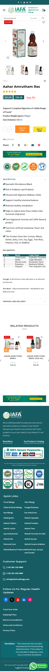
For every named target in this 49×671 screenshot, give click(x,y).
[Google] (25, 145)
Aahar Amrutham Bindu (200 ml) (36, 357)
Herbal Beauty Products (14, 549)
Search (43, 18)
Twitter (21, 2)
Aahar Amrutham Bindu (13, 357)
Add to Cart (22, 129)
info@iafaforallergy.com (18, 579)
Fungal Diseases (31, 507)
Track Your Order (10, 609)
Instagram (30, 2)
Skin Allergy (29, 502)
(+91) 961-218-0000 (14, 567)
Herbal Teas (29, 528)
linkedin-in (27, 2)
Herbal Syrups (30, 539)
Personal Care (10, 544)
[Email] (32, 145)
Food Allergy (9, 502)
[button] (10, 91)
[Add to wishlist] (44, 22)
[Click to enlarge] (8, 58)
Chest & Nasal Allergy (13, 507)
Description (9, 179)
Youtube (24, 2)
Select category (33, 18)
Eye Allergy (8, 512)
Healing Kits (9, 518)
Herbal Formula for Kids (34, 533)
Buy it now (39, 130)
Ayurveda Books (11, 533)
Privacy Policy (9, 630)
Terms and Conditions (12, 625)
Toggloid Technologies (24, 668)
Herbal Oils (8, 539)
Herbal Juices (9, 528)
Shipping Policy (9, 614)
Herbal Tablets (10, 523)
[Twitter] (19, 145)
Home (5, 81)
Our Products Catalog (34, 441)
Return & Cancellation (12, 620)
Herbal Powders (31, 523)
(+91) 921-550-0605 (14, 573)
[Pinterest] (39, 145)
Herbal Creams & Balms (34, 544)
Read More (8, 441)
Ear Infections (30, 512)
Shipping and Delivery (14, 301)
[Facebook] (13, 145)
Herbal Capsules (31, 518)
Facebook (18, 2)
